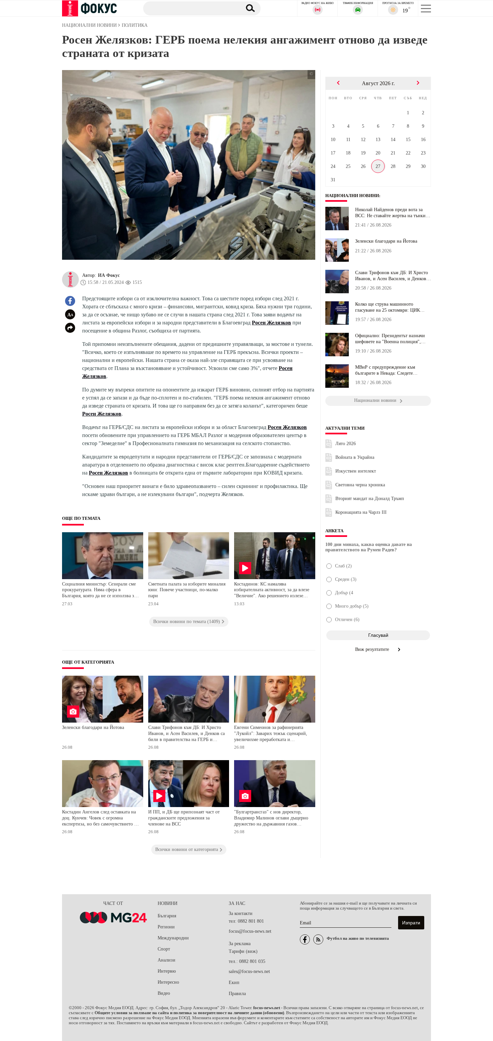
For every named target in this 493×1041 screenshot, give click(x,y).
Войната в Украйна (354, 457)
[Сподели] (70, 328)
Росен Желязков (271, 322)
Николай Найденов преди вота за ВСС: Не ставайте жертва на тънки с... (390, 213)
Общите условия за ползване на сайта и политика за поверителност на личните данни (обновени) (189, 1013)
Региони (166, 926)
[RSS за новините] (318, 939)
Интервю (167, 971)
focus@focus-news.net (250, 931)
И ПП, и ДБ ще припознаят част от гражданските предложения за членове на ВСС (184, 817)
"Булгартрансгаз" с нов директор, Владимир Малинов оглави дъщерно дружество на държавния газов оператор (271, 818)
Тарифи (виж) (243, 951)
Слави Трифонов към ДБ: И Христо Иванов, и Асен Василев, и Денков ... (391, 276)
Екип (234, 982)
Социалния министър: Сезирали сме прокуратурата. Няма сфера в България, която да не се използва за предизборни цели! (99, 590)
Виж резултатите (372, 649)
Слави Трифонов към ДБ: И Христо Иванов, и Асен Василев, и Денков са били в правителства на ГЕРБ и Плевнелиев (186, 734)
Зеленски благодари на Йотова (93, 727)
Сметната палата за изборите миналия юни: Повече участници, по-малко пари (186, 589)
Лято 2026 (345, 443)
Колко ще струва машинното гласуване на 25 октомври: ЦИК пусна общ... (387, 307)
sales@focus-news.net (249, 971)
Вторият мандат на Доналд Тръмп (369, 498)
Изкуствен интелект (355, 471)
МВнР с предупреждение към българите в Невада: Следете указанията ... (385, 370)
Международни (173, 937)
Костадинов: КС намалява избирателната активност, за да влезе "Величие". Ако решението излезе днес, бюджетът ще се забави (271, 590)
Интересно (168, 982)
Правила (237, 993)
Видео (164, 993)
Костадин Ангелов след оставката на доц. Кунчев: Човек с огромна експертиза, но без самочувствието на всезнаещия (100, 818)
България (167, 915)
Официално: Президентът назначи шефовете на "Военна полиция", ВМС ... (390, 339)
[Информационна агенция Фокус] (305, 939)
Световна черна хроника (360, 484)
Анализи (166, 960)
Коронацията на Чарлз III (361, 512)
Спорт (164, 949)
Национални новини (352, 195)
